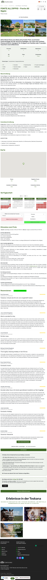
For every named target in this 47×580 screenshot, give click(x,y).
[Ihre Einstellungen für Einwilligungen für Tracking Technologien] (2, 578)
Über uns (3, 547)
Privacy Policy (3, 573)
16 (16, 204)
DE (40, 1)
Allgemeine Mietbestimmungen (23, 491)
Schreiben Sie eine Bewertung (20, 290)
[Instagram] (20, 558)
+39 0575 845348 (21, 547)
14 (13, 204)
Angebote (4, 553)
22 (14, 206)
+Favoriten (42, 6)
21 (13, 206)
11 (33, 202)
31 (32, 207)
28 (13, 207)
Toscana (5, 5)
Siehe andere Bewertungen (23, 441)
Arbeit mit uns (4, 551)
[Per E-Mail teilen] (44, 9)
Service (3, 549)
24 (17, 206)
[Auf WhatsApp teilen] (41, 9)
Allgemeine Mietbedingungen (23, 554)
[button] (23, 163)
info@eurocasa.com (33, 266)
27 (21, 206)
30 (16, 207)
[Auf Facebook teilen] (38, 9)
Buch (12, 578)
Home (2, 5)
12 (20, 202)
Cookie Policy (9, 573)
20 (21, 204)
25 (33, 206)
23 (16, 206)
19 (20, 204)
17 (17, 204)
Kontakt (5, 485)
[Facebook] (17, 558)
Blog (18, 551)
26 (20, 206)
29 (8, 207)
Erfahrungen (4, 554)
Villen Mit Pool (11, 5)
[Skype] (22, 558)
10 (17, 202)
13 (21, 202)
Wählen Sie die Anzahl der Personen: (12, 213)
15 (14, 204)
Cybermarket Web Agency (9, 574)
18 (33, 204)
